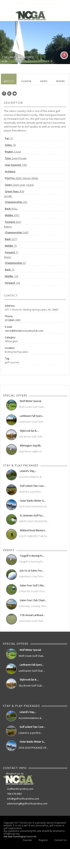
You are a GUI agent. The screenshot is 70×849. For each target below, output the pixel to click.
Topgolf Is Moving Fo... (32, 555)
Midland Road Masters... (33, 530)
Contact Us (60, 840)
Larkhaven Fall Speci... (32, 415)
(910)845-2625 (13, 320)
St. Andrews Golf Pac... (32, 515)
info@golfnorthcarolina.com (23, 798)
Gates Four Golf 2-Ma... (32, 585)
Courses (27, 840)
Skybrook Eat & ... (29, 430)
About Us (9, 81)
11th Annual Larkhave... (32, 615)
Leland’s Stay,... (28, 470)
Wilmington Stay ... (31, 445)
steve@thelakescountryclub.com (24, 330)
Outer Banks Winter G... (33, 500)
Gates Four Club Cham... (33, 600)
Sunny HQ (31, 836)
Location (26, 81)
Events (43, 81)
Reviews (60, 81)
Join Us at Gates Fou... (32, 570)
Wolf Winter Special (30, 401)
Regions (43, 840)
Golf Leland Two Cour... (33, 485)
